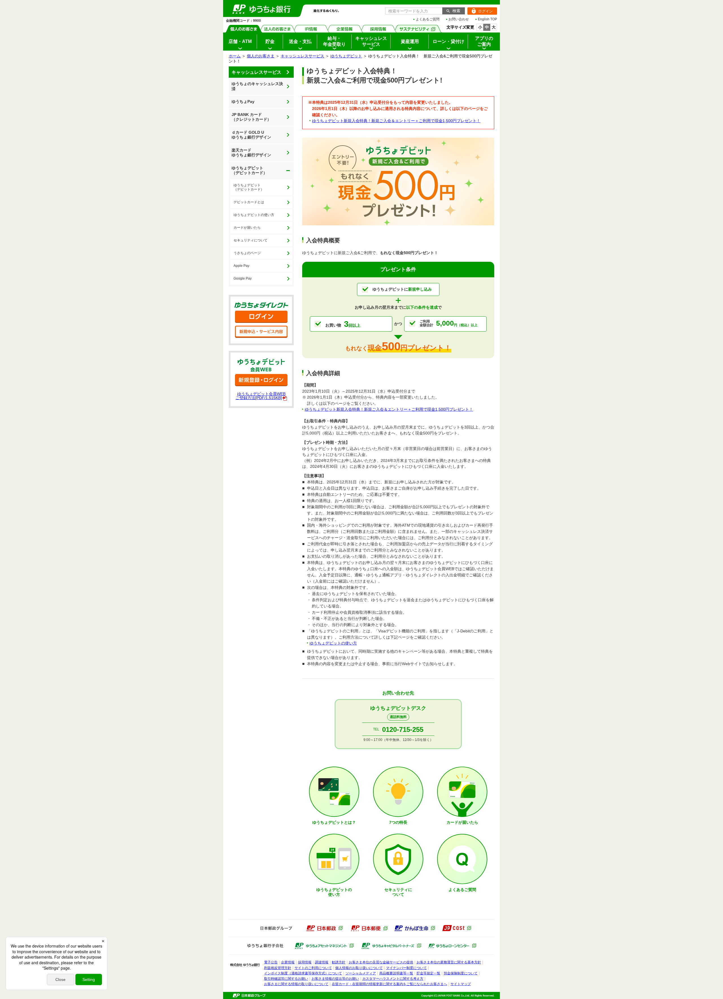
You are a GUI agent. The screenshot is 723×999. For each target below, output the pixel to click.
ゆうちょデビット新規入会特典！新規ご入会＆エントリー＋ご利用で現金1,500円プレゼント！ (396, 120)
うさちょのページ (247, 253)
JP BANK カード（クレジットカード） (251, 117)
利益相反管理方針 (277, 968)
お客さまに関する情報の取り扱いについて (296, 984)
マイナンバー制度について (406, 968)
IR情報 (311, 29)
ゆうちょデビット (346, 56)
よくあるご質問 (427, 19)
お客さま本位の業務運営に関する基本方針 (449, 962)
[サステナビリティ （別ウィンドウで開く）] (417, 29)
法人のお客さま (277, 29)
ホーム (235, 56)
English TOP (487, 19)
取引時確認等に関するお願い (286, 979)
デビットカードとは (249, 202)
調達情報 (321, 962)
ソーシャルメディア (360, 973)
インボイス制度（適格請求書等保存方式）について (303, 973)
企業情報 (344, 29)
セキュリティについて (250, 240)
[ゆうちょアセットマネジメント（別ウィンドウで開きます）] (324, 946)
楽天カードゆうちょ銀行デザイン (251, 152)
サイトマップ (460, 984)
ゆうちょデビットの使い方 (254, 215)
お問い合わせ (458, 19)
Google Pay (243, 278)
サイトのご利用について (313, 968)
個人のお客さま (243, 29)
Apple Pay (241, 266)
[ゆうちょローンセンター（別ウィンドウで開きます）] (452, 946)
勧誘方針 (338, 962)
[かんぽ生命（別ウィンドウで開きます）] (414, 928)
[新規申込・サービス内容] (261, 332)
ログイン (480, 11)
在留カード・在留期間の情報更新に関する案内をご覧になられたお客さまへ (389, 984)
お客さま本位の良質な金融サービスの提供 (381, 962)
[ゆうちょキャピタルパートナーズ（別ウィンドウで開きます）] (391, 946)
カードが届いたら (247, 228)
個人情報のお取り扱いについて (359, 968)
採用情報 (378, 29)
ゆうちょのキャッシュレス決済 (257, 86)
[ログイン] (261, 317)
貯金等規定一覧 (428, 973)
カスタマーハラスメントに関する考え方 (392, 979)
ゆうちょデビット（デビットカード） (248, 168)
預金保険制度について (461, 973)
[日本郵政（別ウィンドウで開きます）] (324, 928)
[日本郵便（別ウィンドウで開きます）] (369, 928)
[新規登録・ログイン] (261, 380)
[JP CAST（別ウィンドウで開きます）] (456, 928)
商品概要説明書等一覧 (396, 973)
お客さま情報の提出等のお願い (335, 979)
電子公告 (271, 962)
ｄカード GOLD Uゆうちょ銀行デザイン (251, 135)
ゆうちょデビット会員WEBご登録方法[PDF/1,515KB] (261, 396)
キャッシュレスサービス (302, 56)
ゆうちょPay (243, 101)
